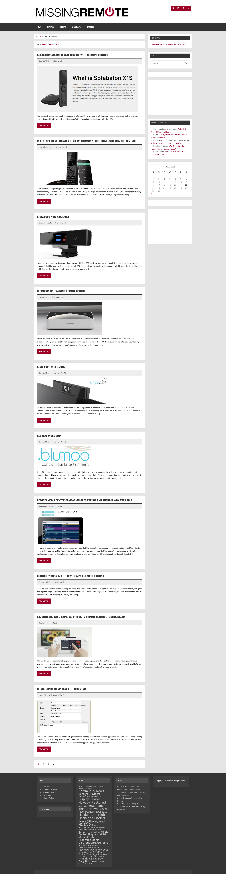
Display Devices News (89, 800)
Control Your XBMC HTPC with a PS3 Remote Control (71, 576)
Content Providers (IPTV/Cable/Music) (90, 795)
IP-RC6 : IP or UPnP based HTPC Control (62, 689)
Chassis (90, 788)
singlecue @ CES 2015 (51, 367)
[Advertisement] (170, 98)
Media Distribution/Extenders (93, 841)
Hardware (86, 815)
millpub (59, 506)
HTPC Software (91, 832)
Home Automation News (92, 828)
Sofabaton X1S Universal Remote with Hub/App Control (73, 55)
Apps (85, 788)
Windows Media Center (86, 864)
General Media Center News (93, 810)
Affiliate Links (48, 792)
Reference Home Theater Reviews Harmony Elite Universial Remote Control (86, 141)
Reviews (50, 27)
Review (104, 854)
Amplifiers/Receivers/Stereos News (91, 787)
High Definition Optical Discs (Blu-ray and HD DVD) (92, 819)
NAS (80, 852)
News (39, 27)
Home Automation (88, 826)
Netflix (84, 852)
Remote (96, 854)
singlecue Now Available (53, 217)
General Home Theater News (91, 807)
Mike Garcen (57, 582)
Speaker (90, 856)
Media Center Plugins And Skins (94, 833)
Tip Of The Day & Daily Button (92, 860)
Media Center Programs (87, 838)
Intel (98, 832)
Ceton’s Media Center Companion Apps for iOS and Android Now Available (84, 500)
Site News (82, 856)
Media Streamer (87, 845)
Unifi (102, 862)
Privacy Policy (48, 798)
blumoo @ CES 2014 (49, 436)
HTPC (94, 829)
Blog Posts (76, 27)
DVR (89, 802)
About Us (46, 786)
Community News (91, 791)
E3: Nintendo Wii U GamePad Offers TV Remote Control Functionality (81, 617)
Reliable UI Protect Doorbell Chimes (166, 143)
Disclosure (181, 44)
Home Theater (88, 829)
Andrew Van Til (57, 61)
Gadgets (81, 806)
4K (79, 786)
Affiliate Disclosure (50, 789)
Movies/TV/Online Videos (93, 849)
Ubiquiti (97, 861)
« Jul (153, 193)
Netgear (90, 852)
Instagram (46, 795)
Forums (90, 27)
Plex (90, 854)
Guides (63, 27)
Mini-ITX (96, 847)
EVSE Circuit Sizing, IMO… (131, 803)
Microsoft (90, 847)
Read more (44, 125)
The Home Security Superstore (163, 44)
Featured (99, 802)
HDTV (95, 815)
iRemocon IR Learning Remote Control (62, 291)
